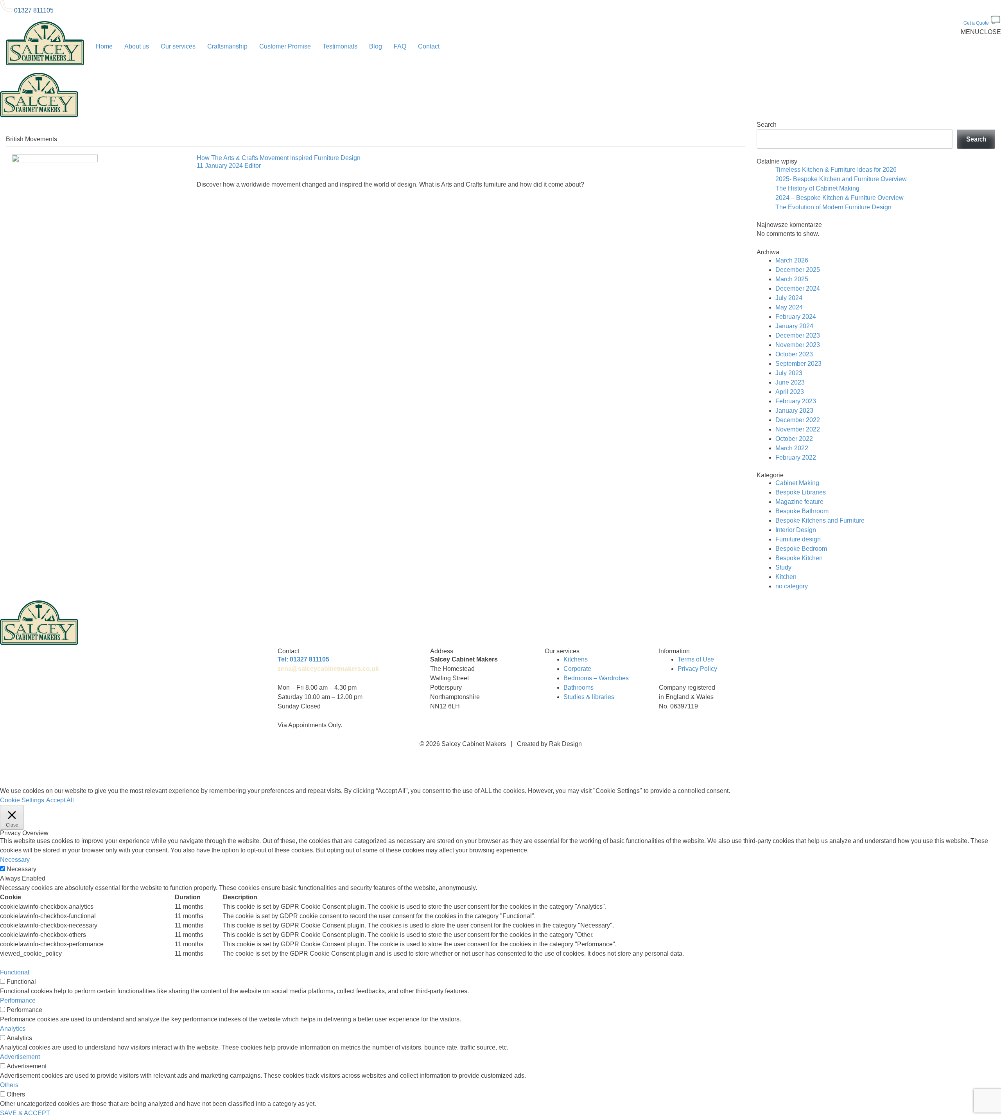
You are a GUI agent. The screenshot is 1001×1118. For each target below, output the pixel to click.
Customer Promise (285, 46)
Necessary (21, 869)
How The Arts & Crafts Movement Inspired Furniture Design (279, 158)
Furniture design (798, 539)
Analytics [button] (12, 1028)
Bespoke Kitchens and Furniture (820, 520)
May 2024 (789, 307)
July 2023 (788, 373)
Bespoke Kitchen (799, 558)
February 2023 (795, 401)
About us (136, 46)
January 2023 (794, 410)
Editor (252, 165)
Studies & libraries (588, 697)
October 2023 (794, 354)
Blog (375, 46)
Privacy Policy (697, 668)
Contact (429, 46)
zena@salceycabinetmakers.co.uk (328, 668)
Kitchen (785, 576)
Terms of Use (696, 659)
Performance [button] (18, 1000)
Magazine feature (799, 501)
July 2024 (788, 298)
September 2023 (798, 363)
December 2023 (797, 335)
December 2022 (797, 420)
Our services (178, 46)
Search (767, 124)
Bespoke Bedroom (801, 548)
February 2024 (795, 316)
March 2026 (791, 260)
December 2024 (797, 288)
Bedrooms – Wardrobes (596, 678)
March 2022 (791, 448)
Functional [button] (14, 972)
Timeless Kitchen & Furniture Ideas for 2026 (836, 169)
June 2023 (790, 382)
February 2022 (795, 457)
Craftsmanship (227, 46)
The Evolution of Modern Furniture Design (833, 207)
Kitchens (575, 659)
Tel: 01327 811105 (303, 659)
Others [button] (9, 1085)
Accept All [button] (60, 800)
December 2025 (797, 269)
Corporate (577, 668)
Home (104, 46)
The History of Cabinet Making (817, 188)
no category (791, 586)
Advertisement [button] (20, 1056)
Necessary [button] (15, 859)
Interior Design (795, 530)
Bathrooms (578, 687)
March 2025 (791, 279)
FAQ (400, 46)
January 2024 (794, 326)
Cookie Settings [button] (22, 800)
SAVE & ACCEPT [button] (25, 1113)
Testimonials (340, 46)
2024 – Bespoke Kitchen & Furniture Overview (839, 197)
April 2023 (789, 391)
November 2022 (797, 429)
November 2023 (797, 345)
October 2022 (794, 438)
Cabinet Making (797, 483)
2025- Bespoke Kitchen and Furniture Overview (841, 179)
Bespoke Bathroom (802, 511)
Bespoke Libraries (800, 492)
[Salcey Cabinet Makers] (45, 44)
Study (783, 567)
